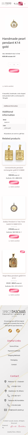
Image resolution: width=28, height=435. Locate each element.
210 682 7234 (16, 386)
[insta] (18, 331)
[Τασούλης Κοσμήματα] (6, 4)
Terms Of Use (14, 346)
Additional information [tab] (11, 106)
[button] (15, 4)
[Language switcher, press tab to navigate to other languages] (20, 3)
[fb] (10, 331)
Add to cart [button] (14, 182)
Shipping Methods (14, 355)
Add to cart (14, 71)
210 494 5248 (16, 405)
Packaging (14, 360)
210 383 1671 (16, 396)
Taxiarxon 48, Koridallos (16, 400)
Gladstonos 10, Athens (16, 391)
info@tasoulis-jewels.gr (16, 410)
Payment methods (14, 351)
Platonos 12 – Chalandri (16, 381)
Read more (14, 290)
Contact (14, 364)
